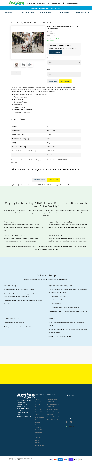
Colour (49, 70)
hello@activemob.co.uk (37, 3)
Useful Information (82, 12)
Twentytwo (18, 460)
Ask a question (55, 52)
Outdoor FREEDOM (28, 12)
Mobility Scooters (52, 409)
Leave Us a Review (17, 374)
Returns (37, 438)
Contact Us (38, 402)
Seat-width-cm (52, 58)
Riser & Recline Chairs (54, 420)
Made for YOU (9, 12)
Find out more (50, 40)
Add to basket (65, 81)
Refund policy (39, 445)
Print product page (39, 180)
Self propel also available (23, 110)
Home (12, 23)
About (37, 399)
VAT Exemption (39, 415)
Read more (53, 81)
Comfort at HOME (46, 12)
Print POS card (53, 180)
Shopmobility (64, 12)
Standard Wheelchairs (54, 417)
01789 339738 (23, 412)
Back (17, 73)
